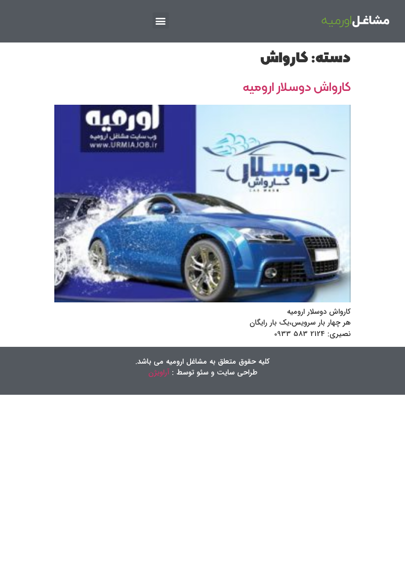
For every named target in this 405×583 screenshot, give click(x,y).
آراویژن (158, 372)
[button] (161, 20)
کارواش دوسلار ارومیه (297, 87)
